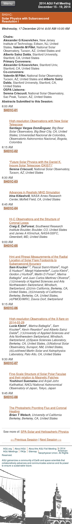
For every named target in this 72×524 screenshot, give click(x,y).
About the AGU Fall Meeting (42, 448)
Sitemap (33, 451)
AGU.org (7, 448)
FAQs (23, 451)
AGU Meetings (10, 451)
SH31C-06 (11, 308)
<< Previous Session (24, 439)
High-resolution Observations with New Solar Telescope (38, 122)
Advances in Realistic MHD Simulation (34, 192)
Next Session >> (50, 439)
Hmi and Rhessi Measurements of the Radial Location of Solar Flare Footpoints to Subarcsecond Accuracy (38, 260)
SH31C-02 (11, 151)
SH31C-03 (11, 181)
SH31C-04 (11, 208)
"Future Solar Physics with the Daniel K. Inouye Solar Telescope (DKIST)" (35, 163)
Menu (8, 3)
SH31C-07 (11, 363)
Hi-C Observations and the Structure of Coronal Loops (34, 221)
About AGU (20, 448)
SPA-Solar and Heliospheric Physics (45, 431)
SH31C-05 (11, 245)
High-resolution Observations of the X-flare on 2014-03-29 (39, 320)
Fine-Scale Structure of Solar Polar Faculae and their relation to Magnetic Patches (37, 375)
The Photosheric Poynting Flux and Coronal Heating (38, 409)
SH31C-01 (11, 110)
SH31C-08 (11, 397)
